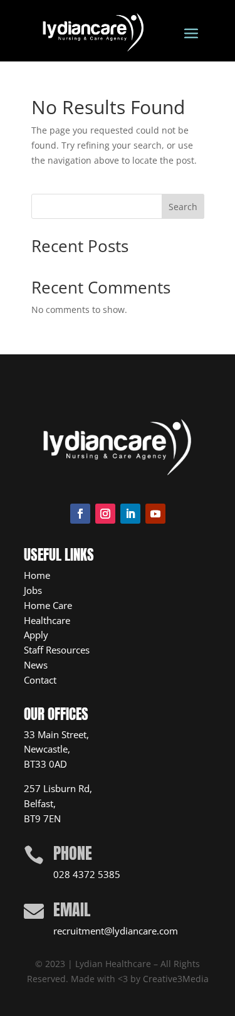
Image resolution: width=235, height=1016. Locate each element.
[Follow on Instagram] (105, 514)
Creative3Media (176, 979)
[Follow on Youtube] (155, 514)
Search (183, 207)
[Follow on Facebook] (80, 514)
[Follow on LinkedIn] (130, 514)
